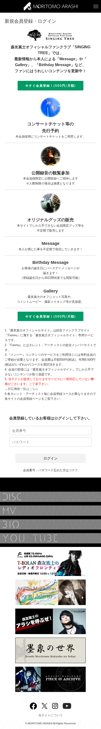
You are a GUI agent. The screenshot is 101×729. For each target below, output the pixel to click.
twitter (44, 705)
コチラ (73, 470)
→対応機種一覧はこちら (21, 389)
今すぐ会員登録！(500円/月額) (50, 85)
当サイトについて (50, 715)
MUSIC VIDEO (50, 510)
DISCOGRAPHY (50, 497)
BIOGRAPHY (50, 524)
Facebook (33, 705)
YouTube (50, 538)
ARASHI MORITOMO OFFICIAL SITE (50, 6)
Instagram (55, 705)
